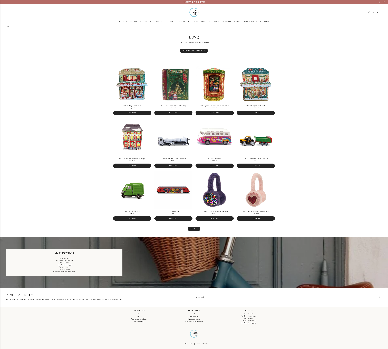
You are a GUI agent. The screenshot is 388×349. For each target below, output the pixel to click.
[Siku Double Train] (173, 190)
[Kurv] (378, 12)
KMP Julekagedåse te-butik (132, 106)
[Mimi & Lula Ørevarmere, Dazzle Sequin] (215, 190)
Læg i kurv (132, 113)
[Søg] (369, 12)
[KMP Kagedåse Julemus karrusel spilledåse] (215, 84)
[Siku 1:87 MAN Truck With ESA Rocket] (173, 137)
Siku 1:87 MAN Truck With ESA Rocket (173, 158)
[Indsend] (379, 297)
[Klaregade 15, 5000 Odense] (194, 262)
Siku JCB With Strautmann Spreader (256, 158)
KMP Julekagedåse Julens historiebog (173, 106)
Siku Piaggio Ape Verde (132, 211)
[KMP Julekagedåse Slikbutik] (256, 84)
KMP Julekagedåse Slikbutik (255, 106)
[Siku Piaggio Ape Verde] (132, 190)
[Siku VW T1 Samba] (215, 137)
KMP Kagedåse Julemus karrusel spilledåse (214, 106)
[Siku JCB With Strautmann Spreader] (256, 137)
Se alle (194, 229)
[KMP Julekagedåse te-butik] (132, 84)
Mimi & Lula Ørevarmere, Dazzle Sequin (215, 211)
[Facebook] (379, 2)
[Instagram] (384, 2)
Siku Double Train (173, 211)
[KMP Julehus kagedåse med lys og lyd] (132, 137)
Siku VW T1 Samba (214, 158)
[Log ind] (374, 12)
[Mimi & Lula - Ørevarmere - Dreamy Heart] (256, 190)
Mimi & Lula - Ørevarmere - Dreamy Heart (256, 211)
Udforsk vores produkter (194, 51)
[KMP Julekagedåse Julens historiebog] (173, 84)
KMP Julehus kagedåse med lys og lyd (132, 158)
